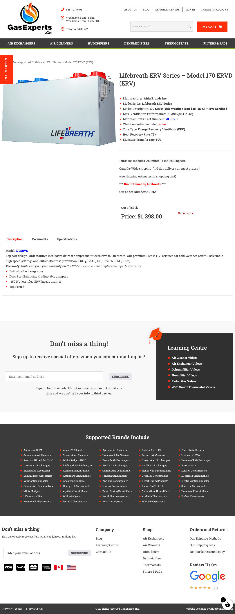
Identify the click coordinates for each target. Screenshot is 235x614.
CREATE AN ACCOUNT (214, 9)
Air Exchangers (21, 43)
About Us (130, 9)
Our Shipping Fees (202, 545)
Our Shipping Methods (205, 538)
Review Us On (203, 564)
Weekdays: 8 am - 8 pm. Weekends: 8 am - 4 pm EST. (83, 19)
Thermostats (177, 43)
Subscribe (120, 376)
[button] (109, 77)
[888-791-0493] (62, 9)
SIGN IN (190, 9)
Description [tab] (15, 239)
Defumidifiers (152, 558)
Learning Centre (167, 9)
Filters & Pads (215, 43)
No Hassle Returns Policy (207, 552)
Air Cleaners (61, 43)
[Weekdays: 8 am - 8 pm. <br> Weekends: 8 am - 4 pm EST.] (62, 18)
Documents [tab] (40, 239)
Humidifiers (98, 43)
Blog (146, 9)
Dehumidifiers (137, 43)
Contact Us (103, 552)
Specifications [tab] (67, 239)
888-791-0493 (74, 9)
